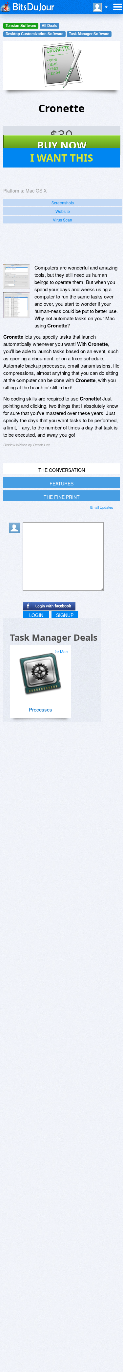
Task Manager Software (89, 33)
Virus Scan (62, 219)
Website (62, 211)
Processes (40, 709)
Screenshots (62, 202)
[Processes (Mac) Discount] (40, 670)
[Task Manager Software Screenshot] (16, 304)
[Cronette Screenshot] (16, 276)
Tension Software (21, 25)
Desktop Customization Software (34, 33)
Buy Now (62, 145)
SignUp (64, 615)
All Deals (49, 25)
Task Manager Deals (53, 637)
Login (36, 615)
